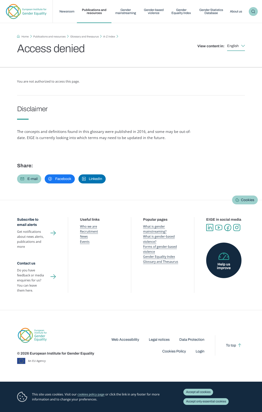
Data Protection (191, 340)
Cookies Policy (174, 351)
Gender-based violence (154, 11)
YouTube (218, 227)
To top (231, 345)
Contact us (26, 263)
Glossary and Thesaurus (160, 261)
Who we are (88, 226)
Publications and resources (94, 11)
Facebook (227, 227)
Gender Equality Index (181, 11)
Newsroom (66, 11)
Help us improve (224, 266)
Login (200, 351)
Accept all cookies (198, 392)
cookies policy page (91, 394)
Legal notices (159, 340)
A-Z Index (109, 36)
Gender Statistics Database (211, 11)
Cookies (247, 200)
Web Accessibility (125, 340)
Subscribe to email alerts (27, 222)
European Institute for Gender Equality (26, 11)
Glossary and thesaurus (84, 36)
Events (85, 242)
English (233, 46)
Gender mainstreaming (125, 11)
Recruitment (89, 231)
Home (25, 36)
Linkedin (209, 227)
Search (253, 11)
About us (236, 11)
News (84, 236)
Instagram (236, 227)
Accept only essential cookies (206, 401)
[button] (29, 178)
